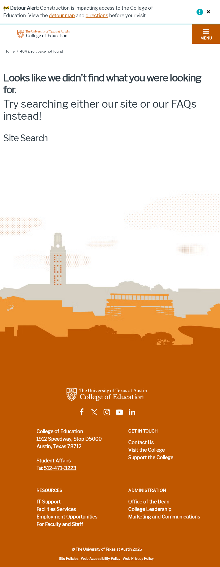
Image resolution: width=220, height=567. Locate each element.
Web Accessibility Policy (100, 559)
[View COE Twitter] (94, 411)
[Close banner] (207, 11)
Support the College (150, 457)
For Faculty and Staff (59, 524)
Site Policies (69, 559)
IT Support (48, 502)
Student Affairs (53, 461)
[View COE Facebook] (81, 411)
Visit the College (146, 450)
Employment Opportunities (66, 517)
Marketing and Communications (164, 517)
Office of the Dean (149, 502)
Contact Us (141, 442)
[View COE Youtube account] (119, 411)
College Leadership (149, 509)
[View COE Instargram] (107, 411)
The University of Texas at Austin (104, 549)
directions (97, 16)
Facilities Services (56, 509)
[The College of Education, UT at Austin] (43, 33)
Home (10, 51)
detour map (62, 16)
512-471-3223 (60, 468)
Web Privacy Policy (138, 559)
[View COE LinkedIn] (132, 411)
